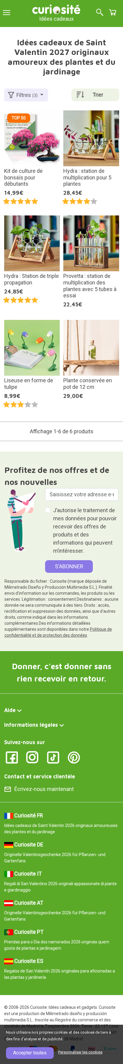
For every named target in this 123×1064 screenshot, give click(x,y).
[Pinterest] (74, 757)
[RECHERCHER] (99, 13)
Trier (98, 95)
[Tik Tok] (53, 757)
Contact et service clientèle (39, 776)
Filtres (27, 95)
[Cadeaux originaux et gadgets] (56, 9)
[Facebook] (12, 757)
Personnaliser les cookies (80, 1052)
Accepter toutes (30, 1053)
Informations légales (31, 725)
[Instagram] (32, 757)
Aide (10, 710)
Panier (112, 12)
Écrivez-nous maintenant (44, 789)
